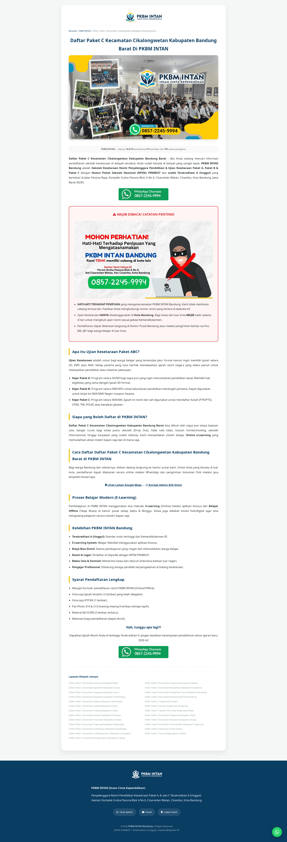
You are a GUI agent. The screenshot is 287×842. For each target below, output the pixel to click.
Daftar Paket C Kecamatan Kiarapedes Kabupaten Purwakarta (173, 687)
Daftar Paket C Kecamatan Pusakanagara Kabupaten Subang (97, 738)
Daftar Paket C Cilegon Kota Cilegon (161, 701)
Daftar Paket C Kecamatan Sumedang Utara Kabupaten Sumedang (99, 733)
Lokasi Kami (170, 812)
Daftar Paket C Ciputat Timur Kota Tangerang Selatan (169, 710)
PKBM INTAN (85, 31)
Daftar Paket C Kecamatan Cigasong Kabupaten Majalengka (96, 724)
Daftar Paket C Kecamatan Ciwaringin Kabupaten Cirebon (95, 719)
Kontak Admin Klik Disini (165, 485)
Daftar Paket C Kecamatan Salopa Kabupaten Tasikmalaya (95, 701)
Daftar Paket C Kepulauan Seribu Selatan (164, 728)
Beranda (73, 31)
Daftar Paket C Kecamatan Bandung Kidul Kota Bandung (170, 696)
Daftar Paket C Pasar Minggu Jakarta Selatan (165, 733)
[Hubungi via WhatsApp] (277, 832)
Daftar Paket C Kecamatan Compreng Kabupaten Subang (171, 683)
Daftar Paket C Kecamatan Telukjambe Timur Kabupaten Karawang (176, 692)
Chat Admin (126, 812)
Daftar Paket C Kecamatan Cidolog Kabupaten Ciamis (93, 710)
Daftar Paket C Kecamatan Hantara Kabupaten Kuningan (95, 715)
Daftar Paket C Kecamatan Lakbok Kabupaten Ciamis (93, 706)
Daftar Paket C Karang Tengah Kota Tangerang (166, 706)
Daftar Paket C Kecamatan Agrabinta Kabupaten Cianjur (94, 687)
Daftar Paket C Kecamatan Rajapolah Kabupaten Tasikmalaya (97, 696)
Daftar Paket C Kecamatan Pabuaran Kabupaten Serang (170, 719)
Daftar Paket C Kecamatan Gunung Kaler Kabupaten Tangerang (174, 724)
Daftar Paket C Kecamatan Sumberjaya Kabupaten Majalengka (98, 728)
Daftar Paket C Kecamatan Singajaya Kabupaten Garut (94, 692)
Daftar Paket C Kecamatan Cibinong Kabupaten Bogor (93, 683)
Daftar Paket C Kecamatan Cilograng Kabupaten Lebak (170, 715)
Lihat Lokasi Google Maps (124, 485)
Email (149, 812)
